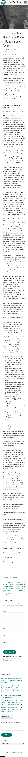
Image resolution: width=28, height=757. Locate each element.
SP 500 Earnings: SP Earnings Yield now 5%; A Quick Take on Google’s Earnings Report (11, 709)
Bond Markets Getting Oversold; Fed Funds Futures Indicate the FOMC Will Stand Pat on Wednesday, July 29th (12, 702)
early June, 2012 (12, 60)
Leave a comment (10, 54)
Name (4, 629)
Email (4, 635)
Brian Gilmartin (9, 52)
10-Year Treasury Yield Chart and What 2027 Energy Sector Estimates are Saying (11, 680)
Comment (5, 611)
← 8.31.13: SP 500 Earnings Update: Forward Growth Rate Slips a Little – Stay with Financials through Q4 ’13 (8, 588)
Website (5, 642)
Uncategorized (13, 577)
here (4, 146)
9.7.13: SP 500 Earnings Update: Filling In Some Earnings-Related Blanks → (20, 586)
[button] (25, 2)
